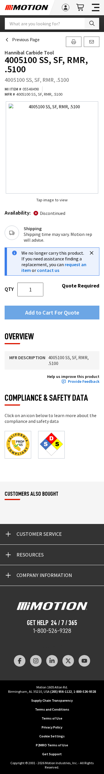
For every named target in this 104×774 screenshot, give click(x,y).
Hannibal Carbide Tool (29, 52)
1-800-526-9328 (52, 631)
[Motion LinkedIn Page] (52, 661)
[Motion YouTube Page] (84, 661)
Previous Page (26, 39)
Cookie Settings (52, 736)
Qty (9, 289)
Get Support (52, 754)
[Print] (73, 42)
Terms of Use (52, 718)
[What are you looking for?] (92, 23)
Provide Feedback (83, 381)
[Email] (91, 42)
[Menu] (95, 7)
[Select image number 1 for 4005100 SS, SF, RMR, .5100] (52, 147)
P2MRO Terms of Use (52, 745)
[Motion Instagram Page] (36, 661)
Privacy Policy (52, 727)
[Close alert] (91, 253)
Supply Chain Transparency (52, 700)
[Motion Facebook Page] (19, 661)
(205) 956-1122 (61, 691)
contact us (48, 270)
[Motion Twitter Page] (68, 661)
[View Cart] (80, 7)
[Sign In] (65, 7)
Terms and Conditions (52, 709)
